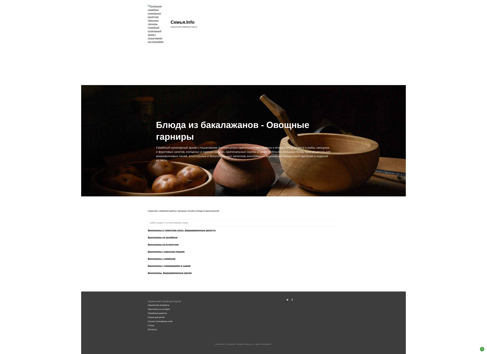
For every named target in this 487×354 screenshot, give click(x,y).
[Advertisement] (243, 66)
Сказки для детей (156, 317)
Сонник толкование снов (160, 321)
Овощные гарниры (186, 211)
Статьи (151, 325)
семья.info (182, 22)
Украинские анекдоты (158, 305)
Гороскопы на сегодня (159, 309)
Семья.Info (153, 211)
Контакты (152, 329)
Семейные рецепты (167, 211)
